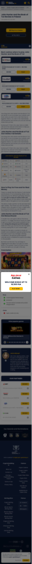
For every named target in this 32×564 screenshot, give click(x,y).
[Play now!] (16, 276)
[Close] (29, 274)
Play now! (16, 289)
